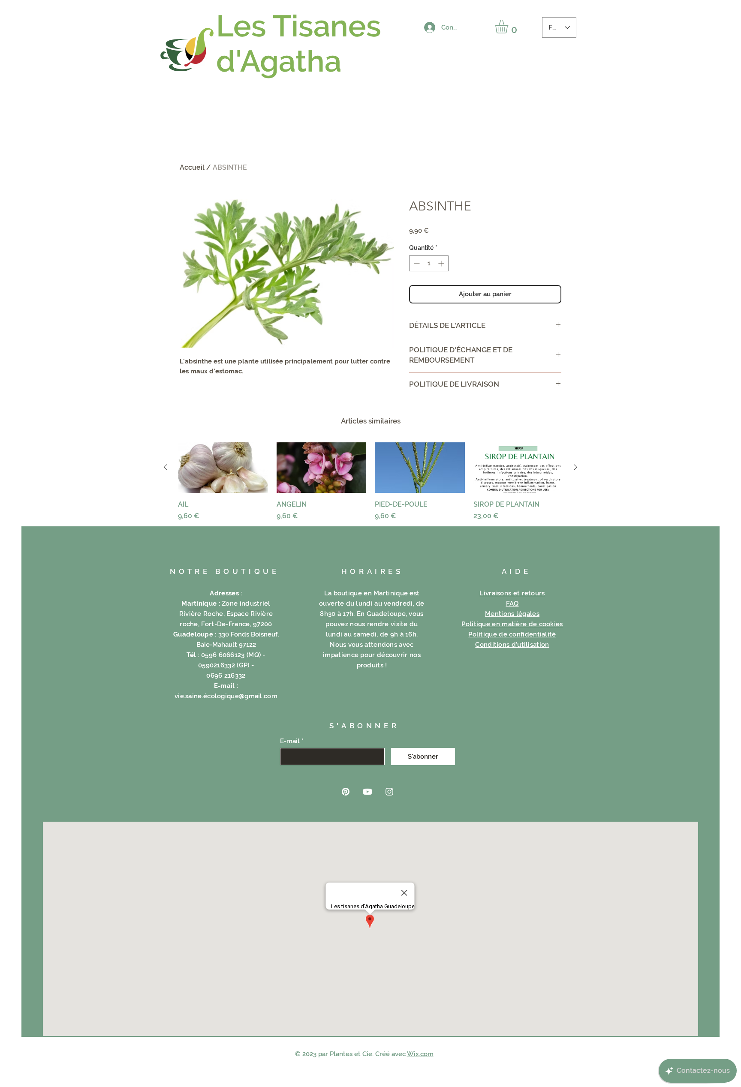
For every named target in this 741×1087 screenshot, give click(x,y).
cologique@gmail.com (242, 696)
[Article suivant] (575, 467)
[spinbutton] (429, 263)
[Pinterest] (345, 792)
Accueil (192, 167)
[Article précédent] (165, 467)
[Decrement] (415, 263)
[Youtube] (367, 792)
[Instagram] (389, 792)
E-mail (290, 741)
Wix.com (420, 1054)
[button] (509, 26)
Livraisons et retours (512, 593)
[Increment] (442, 263)
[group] (370, 482)
